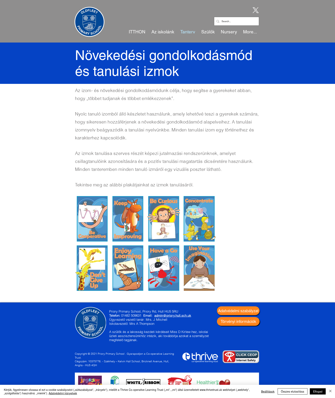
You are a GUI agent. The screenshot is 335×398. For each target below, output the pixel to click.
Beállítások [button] (268, 391)
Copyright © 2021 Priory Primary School (99, 353)
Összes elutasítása (292, 391)
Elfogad (317, 391)
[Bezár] (330, 391)
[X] (255, 10)
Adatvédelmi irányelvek (63, 393)
